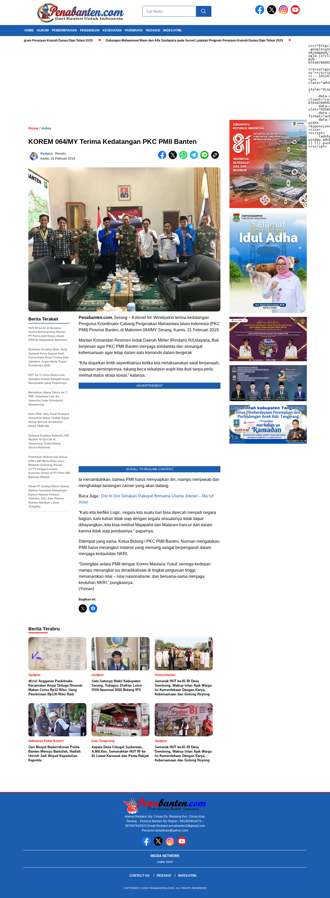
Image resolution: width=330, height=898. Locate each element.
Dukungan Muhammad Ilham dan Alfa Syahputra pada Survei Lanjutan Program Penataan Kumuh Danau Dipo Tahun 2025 (171, 40)
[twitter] (272, 13)
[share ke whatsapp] (184, 158)
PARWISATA (134, 30)
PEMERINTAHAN (64, 30)
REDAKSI (153, 30)
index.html (172, 30)
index (46, 128)
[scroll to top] (316, 890)
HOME (29, 30)
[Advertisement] (154, 81)
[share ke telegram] (195, 158)
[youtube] (296, 13)
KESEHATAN (112, 30)
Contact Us (139, 875)
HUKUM (43, 30)
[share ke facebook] (163, 158)
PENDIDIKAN (90, 30)
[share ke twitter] (174, 158)
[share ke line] (205, 158)
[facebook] (260, 13)
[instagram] (284, 13)
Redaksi (46, 153)
